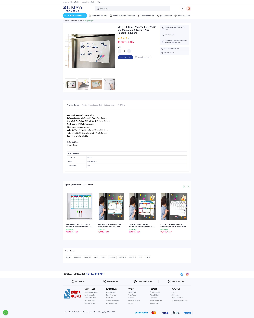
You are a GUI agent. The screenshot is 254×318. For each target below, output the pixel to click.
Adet (119, 47)
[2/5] (120, 38)
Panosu (147, 257)
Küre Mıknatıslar (111, 292)
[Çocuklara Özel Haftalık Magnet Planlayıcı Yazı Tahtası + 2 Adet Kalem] (111, 206)
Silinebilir (112, 257)
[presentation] (63, 84)
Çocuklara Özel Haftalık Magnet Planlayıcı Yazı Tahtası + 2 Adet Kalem (109, 225)
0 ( (172, 298)
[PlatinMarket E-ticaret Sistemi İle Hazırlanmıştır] (142, 313)
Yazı (140, 257)
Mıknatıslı (77, 257)
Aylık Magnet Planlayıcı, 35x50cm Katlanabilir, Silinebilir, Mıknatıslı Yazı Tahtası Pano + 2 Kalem (79, 225)
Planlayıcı (87, 257)
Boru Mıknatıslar (111, 295)
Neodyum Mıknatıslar (91, 292)
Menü (96, 257)
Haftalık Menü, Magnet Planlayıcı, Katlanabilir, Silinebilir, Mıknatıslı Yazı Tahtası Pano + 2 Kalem (173, 225)
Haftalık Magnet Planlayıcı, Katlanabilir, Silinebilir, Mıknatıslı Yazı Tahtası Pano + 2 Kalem (142, 225)
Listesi (103, 257)
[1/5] (119, 38)
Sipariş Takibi (132, 292)
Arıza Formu (132, 295)
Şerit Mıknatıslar (90, 300)
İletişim (130, 303)
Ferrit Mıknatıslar (90, 295)
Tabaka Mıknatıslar (90, 298)
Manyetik (132, 257)
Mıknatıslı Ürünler (90, 303)
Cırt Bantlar (109, 298)
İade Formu (131, 298)
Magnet (68, 257)
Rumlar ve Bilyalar (112, 303)
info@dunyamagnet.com (180, 300)
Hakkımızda (175, 295)
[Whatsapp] (5, 312)
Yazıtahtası (122, 257)
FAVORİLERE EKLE (144, 57)
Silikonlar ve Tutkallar (113, 300)
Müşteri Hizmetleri (134, 300)
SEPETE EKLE (125, 57)
